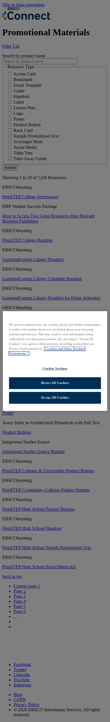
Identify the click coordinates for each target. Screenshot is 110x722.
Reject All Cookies (55, 383)
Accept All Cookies (55, 397)
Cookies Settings (55, 368)
